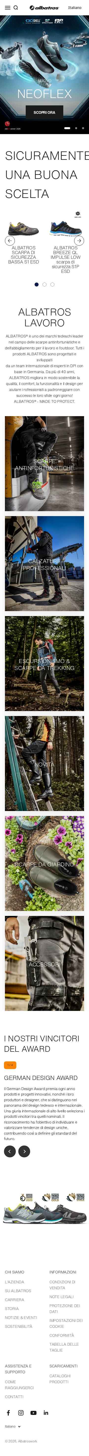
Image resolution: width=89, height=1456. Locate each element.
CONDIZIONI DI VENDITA (62, 1284)
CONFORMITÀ (61, 1335)
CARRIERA (14, 1299)
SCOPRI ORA (44, 112)
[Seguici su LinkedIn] (46, 1412)
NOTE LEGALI (61, 1296)
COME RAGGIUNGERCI (19, 1384)
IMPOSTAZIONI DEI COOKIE (66, 1323)
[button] (37, 284)
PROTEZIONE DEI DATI (64, 1308)
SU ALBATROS (18, 1290)
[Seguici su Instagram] (21, 1412)
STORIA (12, 1308)
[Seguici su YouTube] (33, 1412)
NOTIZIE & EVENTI (21, 1317)
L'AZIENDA (14, 1282)
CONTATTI (14, 1396)
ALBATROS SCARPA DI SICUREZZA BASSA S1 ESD (23, 254)
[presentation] (10, 241)
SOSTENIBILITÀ (18, 1326)
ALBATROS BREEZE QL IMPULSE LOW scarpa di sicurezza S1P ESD (65, 259)
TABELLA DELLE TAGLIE (64, 1347)
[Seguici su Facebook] (8, 1412)
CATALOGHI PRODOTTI (59, 1378)
